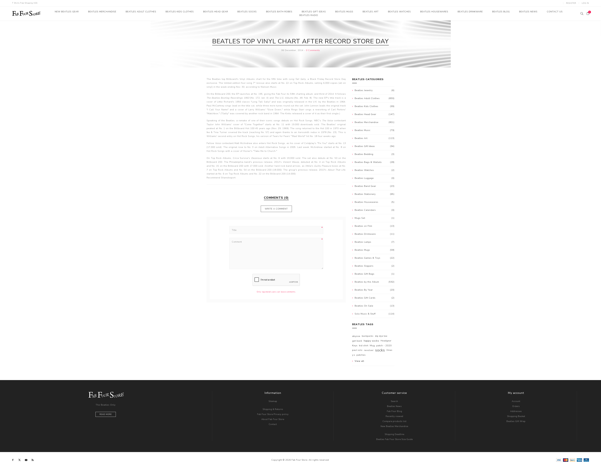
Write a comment (276, 208)
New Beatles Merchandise (394, 426)
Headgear (386, 340)
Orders (516, 406)
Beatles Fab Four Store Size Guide (394, 439)
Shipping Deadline (394, 434)
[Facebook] (12, 460)
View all (359, 361)
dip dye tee (381, 336)
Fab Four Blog (394, 411)
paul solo (357, 350)
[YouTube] (26, 460)
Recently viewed (394, 416)
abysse (356, 336)
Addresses (516, 411)
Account (516, 401)
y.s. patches (359, 354)
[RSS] (32, 460)
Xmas (389, 350)
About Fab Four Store (272, 419)
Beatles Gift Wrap (516, 421)
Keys (354, 345)
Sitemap (273, 401)
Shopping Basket (516, 416)
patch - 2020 (384, 345)
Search (394, 401)
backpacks (367, 336)
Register (571, 3)
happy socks (371, 341)
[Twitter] (19, 460)
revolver (369, 350)
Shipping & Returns (273, 409)
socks (380, 350)
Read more (106, 414)
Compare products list (394, 421)
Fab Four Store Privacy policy (273, 414)
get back (357, 340)
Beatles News (394, 406)
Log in (585, 3)
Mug (372, 345)
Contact (273, 424)
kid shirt (363, 345)
